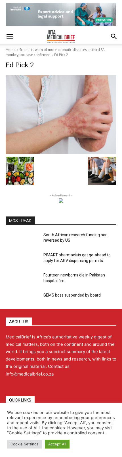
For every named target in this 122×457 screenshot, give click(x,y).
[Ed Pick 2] (61, 114)
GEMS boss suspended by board (72, 295)
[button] (10, 36)
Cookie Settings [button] (24, 444)
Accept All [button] (57, 444)
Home (11, 49)
